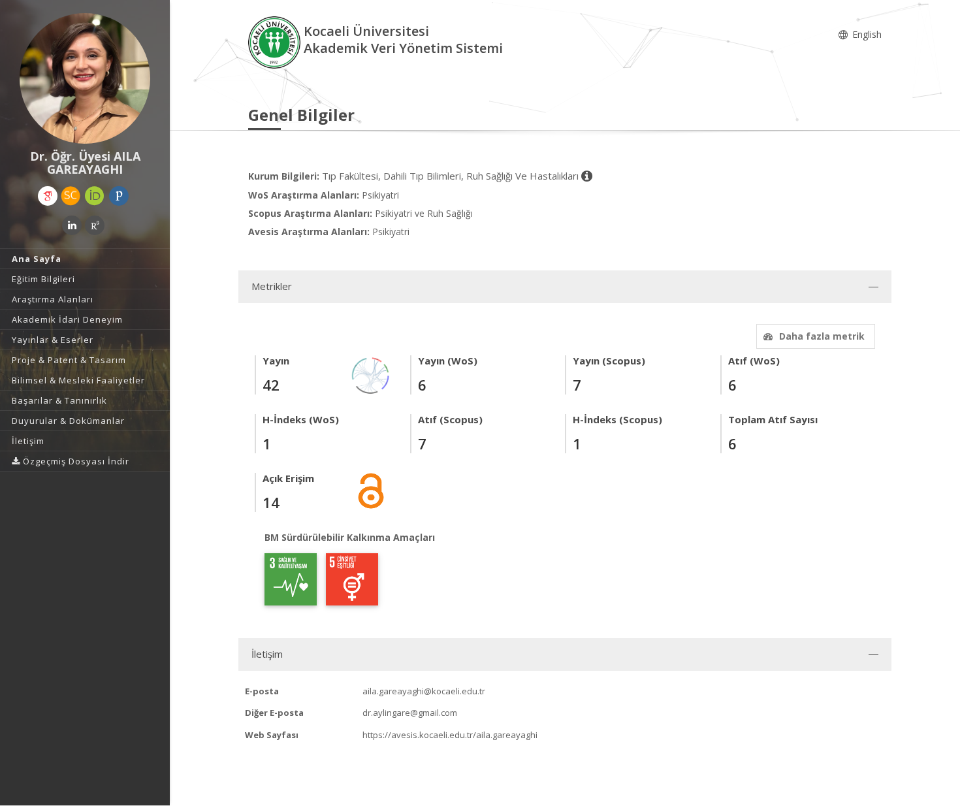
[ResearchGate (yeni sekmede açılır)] (94, 225)
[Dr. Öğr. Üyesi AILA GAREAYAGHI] (85, 78)
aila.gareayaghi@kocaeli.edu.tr (423, 691)
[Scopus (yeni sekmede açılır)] (70, 196)
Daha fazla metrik (822, 336)
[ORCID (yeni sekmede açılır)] (95, 196)
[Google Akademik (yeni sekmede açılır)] (47, 196)
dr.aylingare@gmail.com (409, 712)
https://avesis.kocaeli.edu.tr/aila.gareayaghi (449, 735)
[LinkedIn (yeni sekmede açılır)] (72, 225)
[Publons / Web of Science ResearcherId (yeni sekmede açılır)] (119, 196)
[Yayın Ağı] (371, 374)
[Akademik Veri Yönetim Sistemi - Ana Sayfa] (276, 41)
